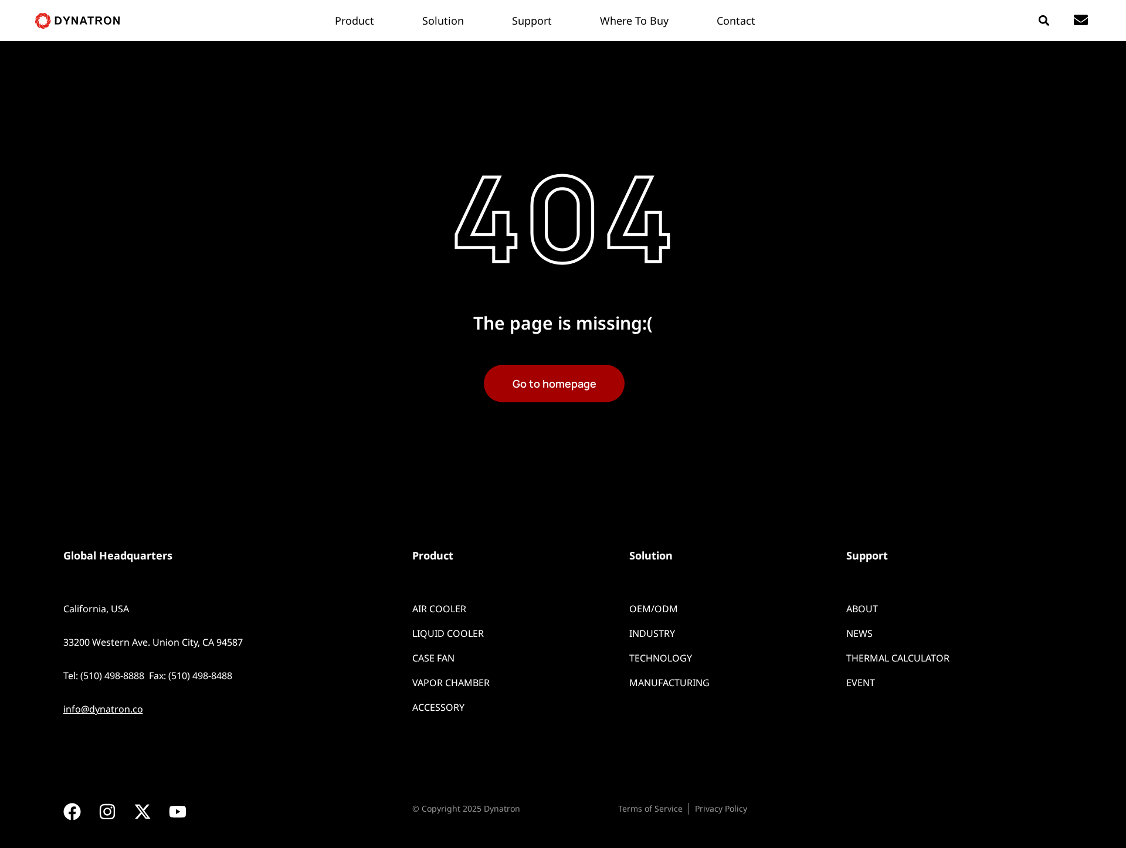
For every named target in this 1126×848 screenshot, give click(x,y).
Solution (651, 555)
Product (432, 555)
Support (867, 555)
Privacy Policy (721, 808)
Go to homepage (554, 383)
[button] (1043, 20)
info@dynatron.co (103, 709)
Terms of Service (650, 808)
